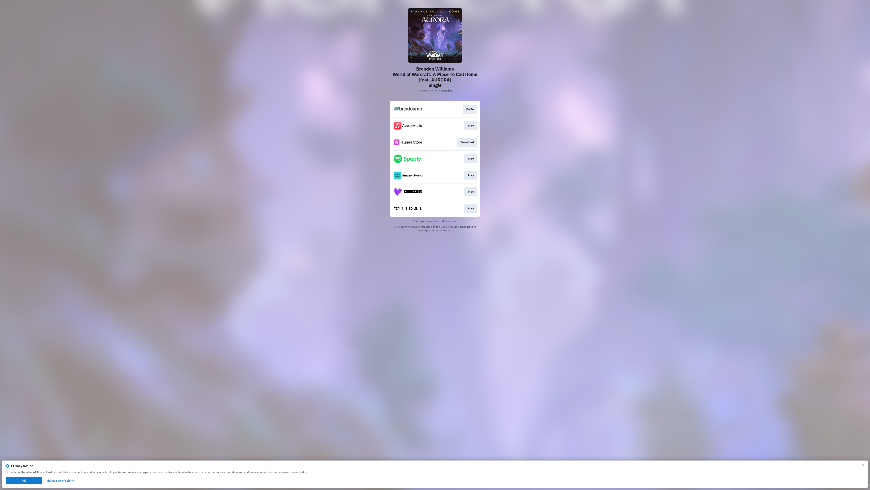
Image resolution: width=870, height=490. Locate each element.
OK (24, 480)
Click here (466, 226)
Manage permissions (60, 480)
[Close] (863, 465)
